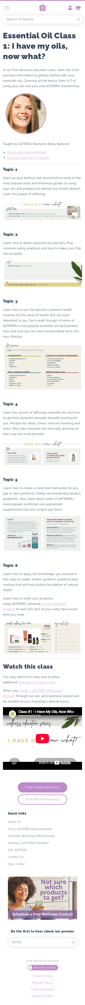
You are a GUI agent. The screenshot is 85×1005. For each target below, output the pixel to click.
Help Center (16, 864)
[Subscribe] (72, 942)
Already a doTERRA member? (28, 843)
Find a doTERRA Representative (30, 829)
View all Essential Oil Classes (28, 157)
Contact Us (16, 856)
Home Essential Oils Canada (46, 961)
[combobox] (42, 19)
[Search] (78, 19)
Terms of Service (42, 989)
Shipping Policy (42, 996)
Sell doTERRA (17, 850)
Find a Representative (43, 787)
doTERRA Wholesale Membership (31, 836)
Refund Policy (42, 982)
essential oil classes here (36, 682)
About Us (14, 821)
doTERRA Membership (43, 799)
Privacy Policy (42, 976)
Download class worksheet (26, 152)
